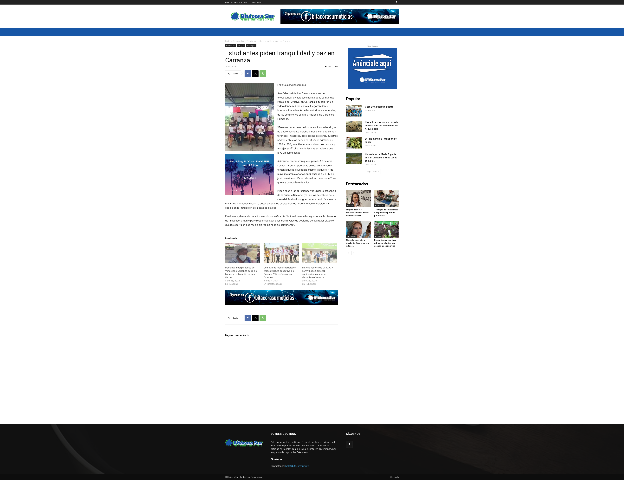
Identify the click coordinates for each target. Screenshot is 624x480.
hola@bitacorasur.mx (297, 465)
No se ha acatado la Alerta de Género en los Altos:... (357, 243)
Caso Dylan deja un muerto (379, 106)
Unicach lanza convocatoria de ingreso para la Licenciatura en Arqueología (381, 125)
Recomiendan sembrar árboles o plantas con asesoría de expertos (385, 243)
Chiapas (241, 46)
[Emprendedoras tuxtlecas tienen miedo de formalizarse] (358, 198)
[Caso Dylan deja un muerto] (354, 111)
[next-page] (353, 253)
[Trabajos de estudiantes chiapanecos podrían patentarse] (386, 198)
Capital (350, 206)
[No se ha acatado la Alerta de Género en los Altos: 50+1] (358, 229)
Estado (378, 236)
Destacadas (238, 41)
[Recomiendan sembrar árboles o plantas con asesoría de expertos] (386, 229)
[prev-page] (348, 253)
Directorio (256, 2)
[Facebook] (396, 2)
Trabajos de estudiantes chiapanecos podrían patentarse (386, 212)
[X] (255, 73)
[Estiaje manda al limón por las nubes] (354, 143)
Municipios (251, 46)
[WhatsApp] (263, 73)
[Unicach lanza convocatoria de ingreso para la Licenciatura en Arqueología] (354, 126)
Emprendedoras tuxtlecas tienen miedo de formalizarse (357, 212)
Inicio (227, 41)
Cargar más (371, 171)
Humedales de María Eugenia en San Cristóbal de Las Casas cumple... (381, 157)
